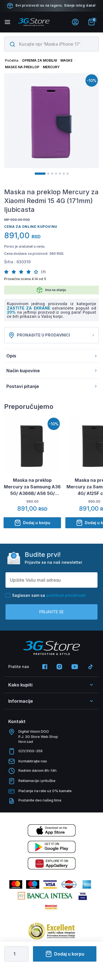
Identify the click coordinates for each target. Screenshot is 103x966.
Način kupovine (23, 370)
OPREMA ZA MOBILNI (39, 60)
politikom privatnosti (66, 595)
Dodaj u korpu (69, 954)
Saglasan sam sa (49, 595)
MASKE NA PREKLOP (22, 67)
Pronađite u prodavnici (43, 335)
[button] (8, 272)
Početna (11, 60)
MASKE (66, 60)
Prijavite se (51, 611)
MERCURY (51, 67)
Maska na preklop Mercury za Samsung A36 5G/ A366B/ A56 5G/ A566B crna (32, 487)
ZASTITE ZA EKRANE (29, 308)
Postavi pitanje (22, 386)
